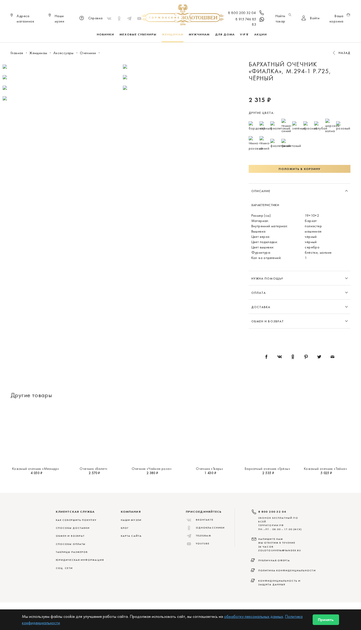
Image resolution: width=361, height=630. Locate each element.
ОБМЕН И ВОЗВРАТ (70, 536)
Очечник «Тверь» (209, 468)
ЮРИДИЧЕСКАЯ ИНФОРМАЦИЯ (80, 560)
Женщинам (172, 34)
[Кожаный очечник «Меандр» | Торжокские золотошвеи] (35, 434)
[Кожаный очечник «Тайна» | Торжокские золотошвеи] (325, 434)
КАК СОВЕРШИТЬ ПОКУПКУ (76, 520)
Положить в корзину (299, 169)
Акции (260, 34)
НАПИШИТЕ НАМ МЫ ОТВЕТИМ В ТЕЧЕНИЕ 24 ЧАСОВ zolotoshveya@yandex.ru (279, 544)
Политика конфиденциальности (287, 570)
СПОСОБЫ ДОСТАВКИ (73, 528)
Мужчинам (199, 34)
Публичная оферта (274, 560)
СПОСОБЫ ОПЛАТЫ (70, 544)
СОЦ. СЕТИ (64, 568)
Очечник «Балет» (93, 468)
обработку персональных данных (253, 616)
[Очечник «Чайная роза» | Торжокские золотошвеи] (151, 434)
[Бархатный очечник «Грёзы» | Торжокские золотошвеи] (267, 434)
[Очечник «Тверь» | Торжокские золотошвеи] (209, 434)
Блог (124, 528)
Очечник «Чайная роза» (152, 468)
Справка (95, 18)
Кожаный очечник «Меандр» (35, 468)
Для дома (225, 34)
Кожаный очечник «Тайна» (325, 468)
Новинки (105, 34)
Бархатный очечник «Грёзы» (267, 468)
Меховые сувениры (137, 34)
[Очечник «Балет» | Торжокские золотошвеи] (93, 434)
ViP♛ (244, 34)
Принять (326, 620)
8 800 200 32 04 (242, 12)
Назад (345, 53)
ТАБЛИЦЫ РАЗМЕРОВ (72, 552)
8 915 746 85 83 (245, 22)
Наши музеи (131, 520)
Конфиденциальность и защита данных (279, 582)
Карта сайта (131, 536)
